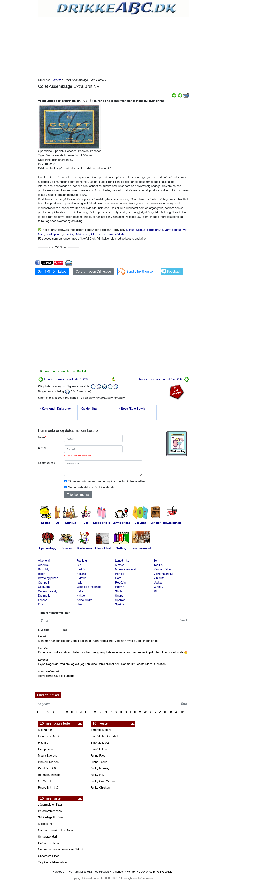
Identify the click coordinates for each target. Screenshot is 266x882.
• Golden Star (89, 409)
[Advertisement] (113, 46)
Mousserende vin (126, 569)
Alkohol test (98, 234)
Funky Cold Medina (103, 781)
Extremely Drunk (49, 736)
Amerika (43, 565)
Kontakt (131, 871)
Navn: (42, 437)
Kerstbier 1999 (47, 768)
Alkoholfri (44, 560)
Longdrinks (122, 560)
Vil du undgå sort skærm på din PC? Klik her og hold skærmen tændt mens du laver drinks (101, 100)
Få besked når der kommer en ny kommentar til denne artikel (106, 481)
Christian (43, 659)
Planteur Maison (48, 762)
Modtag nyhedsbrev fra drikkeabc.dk (91, 487)
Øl (155, 591)
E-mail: (43, 447)
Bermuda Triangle (49, 774)
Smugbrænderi (47, 836)
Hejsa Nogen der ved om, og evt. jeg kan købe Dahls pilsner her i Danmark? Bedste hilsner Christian (102, 664)
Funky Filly (97, 774)
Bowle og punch (48, 578)
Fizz (40, 604)
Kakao (81, 595)
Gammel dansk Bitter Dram (55, 830)
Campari (43, 582)
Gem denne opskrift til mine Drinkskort (65, 371)
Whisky (158, 586)
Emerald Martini (101, 730)
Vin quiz (159, 578)
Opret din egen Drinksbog (93, 271)
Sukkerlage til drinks (51, 817)
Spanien (120, 600)
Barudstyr (44, 569)
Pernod (119, 573)
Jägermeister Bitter (50, 804)
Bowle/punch (54, 234)
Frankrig (82, 560)
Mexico (119, 565)
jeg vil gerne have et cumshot (56, 675)
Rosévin (120, 582)
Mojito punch (46, 823)
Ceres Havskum (48, 843)
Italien (80, 582)
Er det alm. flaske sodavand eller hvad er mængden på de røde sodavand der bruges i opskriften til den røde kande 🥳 (113, 652)
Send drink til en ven (140, 271)
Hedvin (81, 569)
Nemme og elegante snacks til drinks (61, 849)
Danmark (44, 595)
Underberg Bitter (48, 856)
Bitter (41, 573)
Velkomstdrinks (163, 573)
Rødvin (119, 586)
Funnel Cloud (99, 762)
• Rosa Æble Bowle (132, 409)
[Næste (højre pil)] (180, 95)
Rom (118, 578)
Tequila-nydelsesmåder (53, 862)
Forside (56, 80)
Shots (118, 591)
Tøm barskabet (116, 234)
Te (155, 560)
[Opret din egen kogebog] (176, 444)
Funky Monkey (100, 768)
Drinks (130, 229)
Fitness (42, 600)
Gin (79, 565)
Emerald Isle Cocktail (104, 736)
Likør (80, 604)
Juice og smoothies (89, 586)
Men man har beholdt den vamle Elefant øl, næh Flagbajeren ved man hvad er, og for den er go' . (99, 640)
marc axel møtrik (48, 671)
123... (184, 712)
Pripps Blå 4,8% (48, 787)
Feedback (174, 271)
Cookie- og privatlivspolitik (155, 871)
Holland (81, 573)
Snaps (119, 595)
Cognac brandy (47, 591)
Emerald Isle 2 (100, 742)
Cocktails (44, 586)
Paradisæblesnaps (50, 811)
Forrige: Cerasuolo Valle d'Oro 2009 (66, 379)
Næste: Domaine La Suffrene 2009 (161, 379)
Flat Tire (43, 742)
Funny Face (98, 755)
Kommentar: (46, 462)
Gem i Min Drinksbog (52, 271)
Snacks (68, 234)
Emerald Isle (99, 749)
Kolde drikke (155, 229)
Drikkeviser (82, 234)
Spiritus (141, 229)
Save (60, 262)
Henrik (42, 636)
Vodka (158, 582)
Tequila (158, 565)
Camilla (43, 648)
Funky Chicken (100, 787)
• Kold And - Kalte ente (55, 409)
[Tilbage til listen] (113, 379)
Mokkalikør (45, 730)
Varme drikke (173, 229)
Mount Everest (47, 755)
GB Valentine (46, 781)
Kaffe (80, 591)
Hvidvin (81, 578)
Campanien (45, 749)
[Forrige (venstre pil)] (174, 95)
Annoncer (118, 871)
